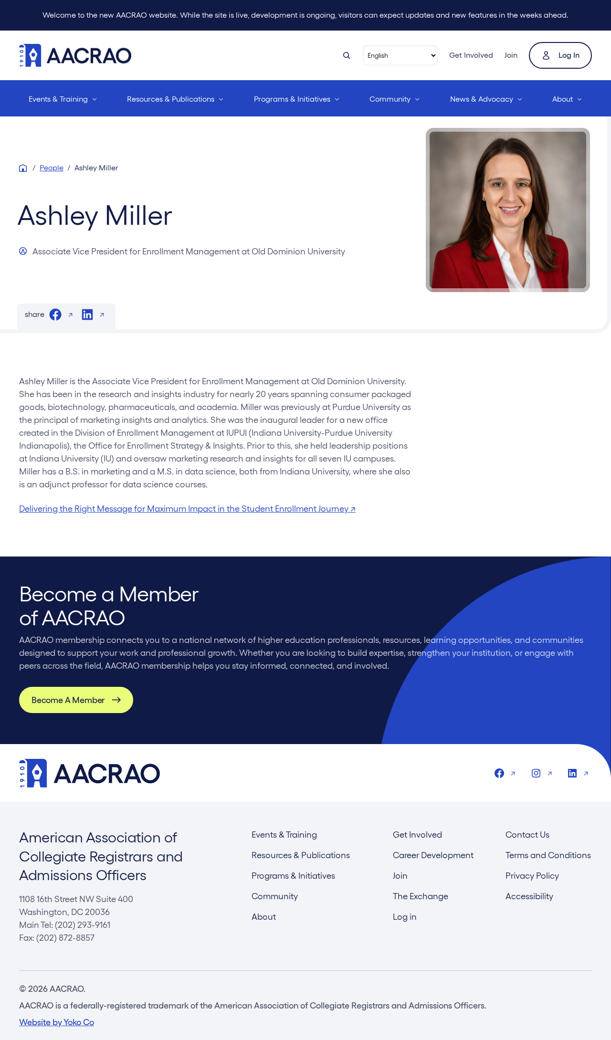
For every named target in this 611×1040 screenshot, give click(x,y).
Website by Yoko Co (56, 1022)
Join (511, 55)
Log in (568, 55)
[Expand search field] (346, 55)
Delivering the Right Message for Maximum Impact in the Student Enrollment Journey (187, 509)
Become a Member (68, 700)
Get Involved (471, 55)
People (51, 167)
